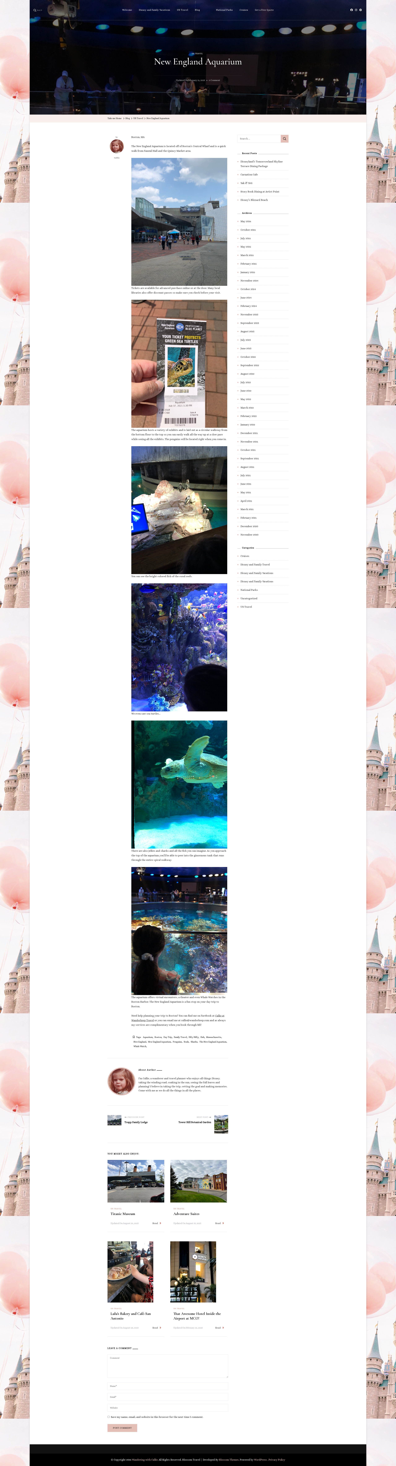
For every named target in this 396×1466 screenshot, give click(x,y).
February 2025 (249, 263)
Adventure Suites (186, 1214)
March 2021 (247, 509)
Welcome (127, 10)
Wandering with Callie (145, 1459)
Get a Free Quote (264, 10)
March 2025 (247, 255)
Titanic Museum (123, 1214)
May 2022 (246, 399)
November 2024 (249, 280)
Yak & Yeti (246, 183)
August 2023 (247, 331)
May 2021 (246, 492)
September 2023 (250, 323)
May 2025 (246, 246)
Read (155, 1223)
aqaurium (148, 1037)
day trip (168, 1037)
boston (158, 1037)
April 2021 (246, 500)
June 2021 (246, 483)
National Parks (224, 10)
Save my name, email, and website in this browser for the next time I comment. (157, 1417)
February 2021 (248, 517)
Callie (117, 158)
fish (202, 1037)
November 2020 (249, 534)
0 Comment (214, 81)
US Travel (182, 10)
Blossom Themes (229, 1459)
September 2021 (250, 458)
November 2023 (249, 314)
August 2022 (247, 373)
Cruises (244, 10)
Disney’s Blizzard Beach (254, 199)
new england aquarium (159, 1042)
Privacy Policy (277, 1459)
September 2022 (250, 365)
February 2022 (249, 416)
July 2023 (246, 339)
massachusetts (213, 1037)
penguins (177, 1042)
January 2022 (248, 424)
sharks (194, 1042)
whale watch (139, 1046)
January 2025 (248, 272)
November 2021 (249, 441)
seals (186, 1042)
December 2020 (249, 526)
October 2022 (248, 356)
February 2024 (249, 306)
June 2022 (246, 390)
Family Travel (180, 1037)
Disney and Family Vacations (154, 10)
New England (139, 1042)
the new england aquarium (212, 1042)
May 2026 (246, 221)
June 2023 (246, 348)
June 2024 (246, 297)
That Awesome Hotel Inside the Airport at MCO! (197, 1316)
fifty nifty (194, 1037)
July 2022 (246, 382)
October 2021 (248, 450)
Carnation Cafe (249, 174)
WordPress (260, 1459)
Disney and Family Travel (255, 564)
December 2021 (249, 433)
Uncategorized (249, 598)
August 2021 (247, 467)
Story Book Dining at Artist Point (260, 191)
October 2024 (248, 289)
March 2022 (247, 407)
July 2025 (246, 238)
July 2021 (246, 475)
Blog (197, 10)
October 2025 (248, 229)
